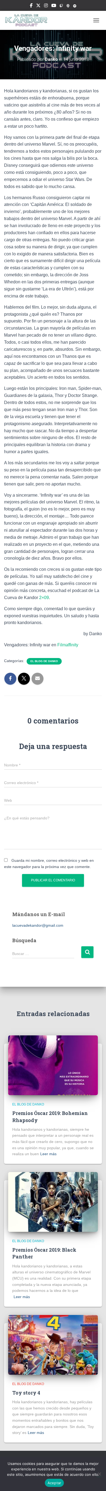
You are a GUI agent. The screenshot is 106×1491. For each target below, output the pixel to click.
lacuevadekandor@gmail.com (37, 925)
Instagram (46, 6)
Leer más (48, 1154)
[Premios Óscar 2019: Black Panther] (53, 1201)
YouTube (53, 6)
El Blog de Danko (44, 661)
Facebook (31, 6)
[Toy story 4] (53, 1344)
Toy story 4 (26, 1392)
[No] (99, 1474)
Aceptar (54, 1483)
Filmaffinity (67, 645)
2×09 (44, 597)
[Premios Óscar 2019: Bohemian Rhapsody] (53, 1065)
